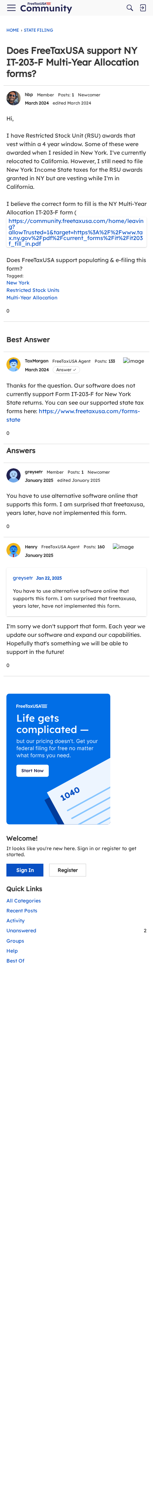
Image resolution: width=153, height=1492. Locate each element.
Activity (15, 920)
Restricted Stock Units (32, 290)
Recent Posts (21, 910)
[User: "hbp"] (13, 98)
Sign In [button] (25, 870)
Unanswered (76, 930)
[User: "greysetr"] (13, 475)
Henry (31, 546)
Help (12, 951)
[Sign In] (142, 8)
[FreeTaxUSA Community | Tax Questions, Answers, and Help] (46, 8)
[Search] (129, 8)
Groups (15, 941)
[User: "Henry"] (13, 550)
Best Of (15, 961)
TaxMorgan (36, 360)
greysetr (34, 471)
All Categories (23, 900)
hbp (29, 94)
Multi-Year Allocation (31, 297)
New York (18, 282)
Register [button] (68, 870)
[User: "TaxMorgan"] (13, 364)
